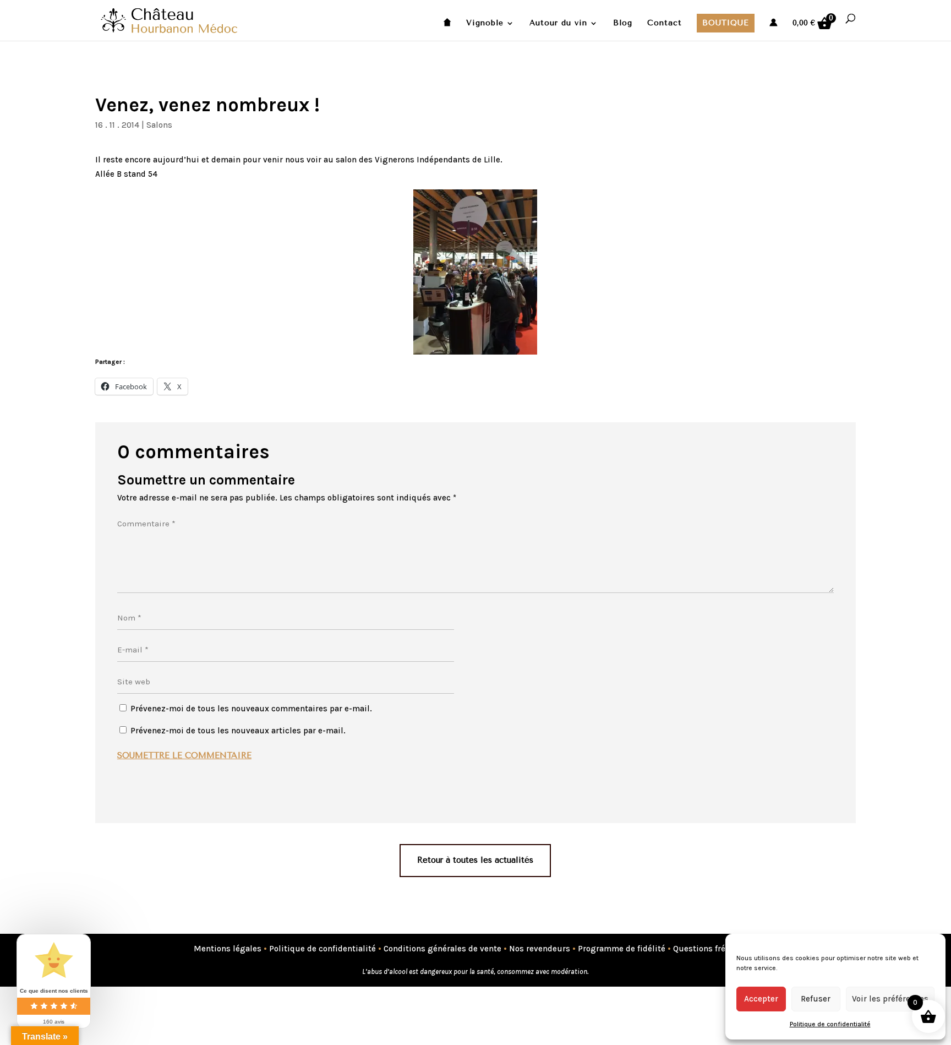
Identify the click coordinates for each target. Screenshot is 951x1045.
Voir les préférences (890, 999)
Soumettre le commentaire (184, 755)
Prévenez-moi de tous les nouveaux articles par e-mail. (238, 731)
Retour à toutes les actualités (475, 860)
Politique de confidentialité (830, 1024)
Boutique (725, 23)
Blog (622, 23)
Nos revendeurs (539, 949)
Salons (159, 125)
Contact (664, 23)
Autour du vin (558, 23)
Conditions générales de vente (442, 949)
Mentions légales (227, 949)
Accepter (761, 999)
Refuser (815, 999)
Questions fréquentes (715, 949)
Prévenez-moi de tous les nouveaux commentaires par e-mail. (251, 709)
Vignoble (485, 23)
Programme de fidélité (621, 949)
